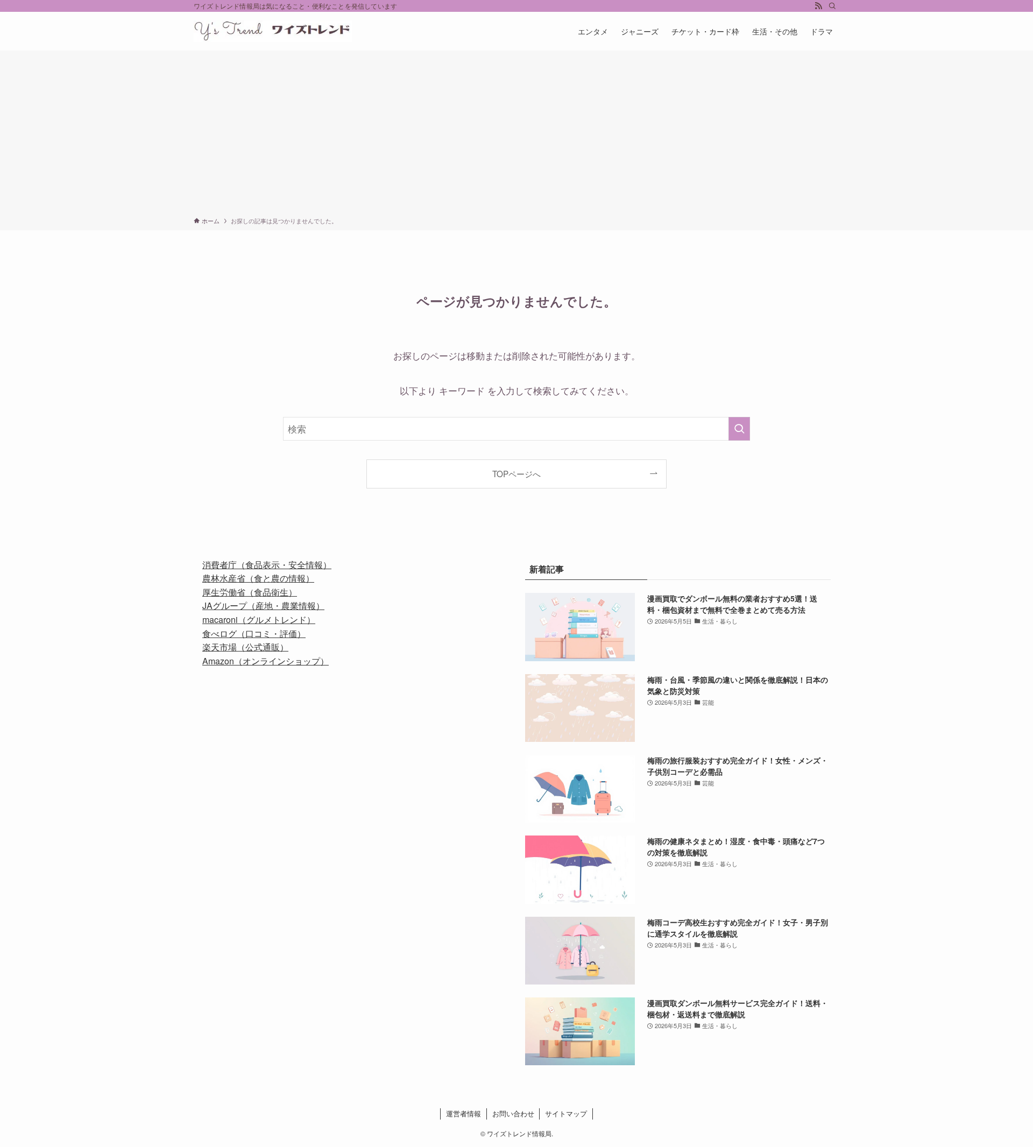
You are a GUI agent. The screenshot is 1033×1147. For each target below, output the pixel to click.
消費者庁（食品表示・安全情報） (266, 564)
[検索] (832, 6)
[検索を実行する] (739, 429)
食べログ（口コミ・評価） (254, 633)
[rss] (818, 6)
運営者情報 (463, 1113)
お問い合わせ (513, 1113)
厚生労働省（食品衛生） (249, 592)
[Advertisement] (516, 135)
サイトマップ (566, 1113)
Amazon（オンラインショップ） (265, 661)
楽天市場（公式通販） (245, 647)
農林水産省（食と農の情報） (258, 578)
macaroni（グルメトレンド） (258, 619)
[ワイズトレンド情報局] (273, 31)
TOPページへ (516, 473)
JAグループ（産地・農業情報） (263, 605)
